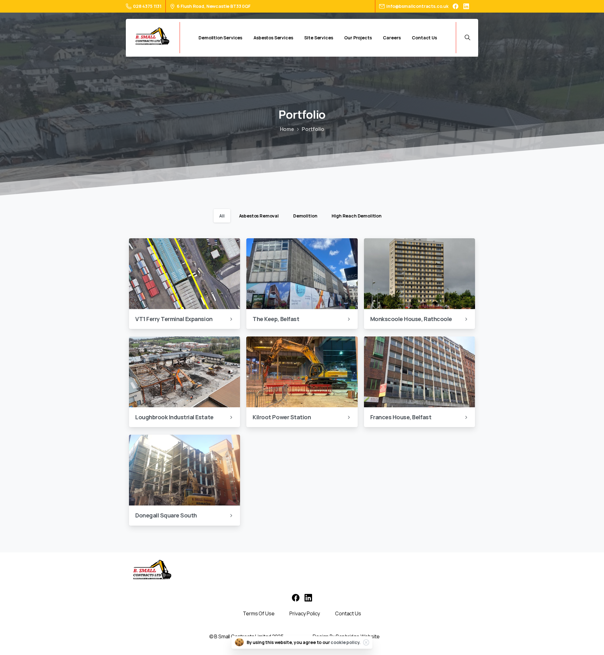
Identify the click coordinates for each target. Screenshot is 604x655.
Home (287, 129)
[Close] (366, 642)
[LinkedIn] (466, 6)
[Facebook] (455, 6)
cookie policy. (346, 642)
